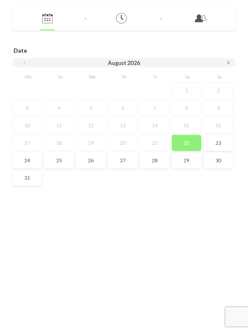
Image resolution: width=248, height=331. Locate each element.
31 (27, 178)
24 (27, 160)
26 (91, 160)
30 (218, 160)
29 (186, 160)
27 (123, 160)
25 (59, 160)
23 (218, 143)
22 (186, 143)
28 (155, 160)
